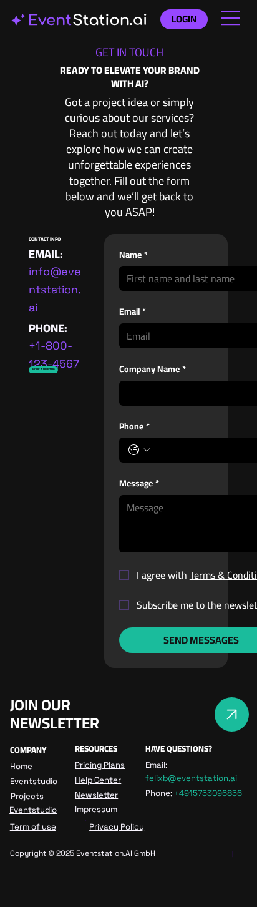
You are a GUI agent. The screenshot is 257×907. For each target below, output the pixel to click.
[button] (43, 369)
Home (21, 766)
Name (133, 255)
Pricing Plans (100, 765)
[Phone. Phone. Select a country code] (139, 450)
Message (139, 484)
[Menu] (231, 18)
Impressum (96, 809)
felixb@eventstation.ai (191, 778)
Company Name (152, 369)
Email (133, 312)
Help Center (98, 780)
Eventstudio (33, 781)
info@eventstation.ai (55, 289)
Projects (27, 796)
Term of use (33, 826)
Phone (134, 427)
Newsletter (96, 795)
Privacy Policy (116, 826)
